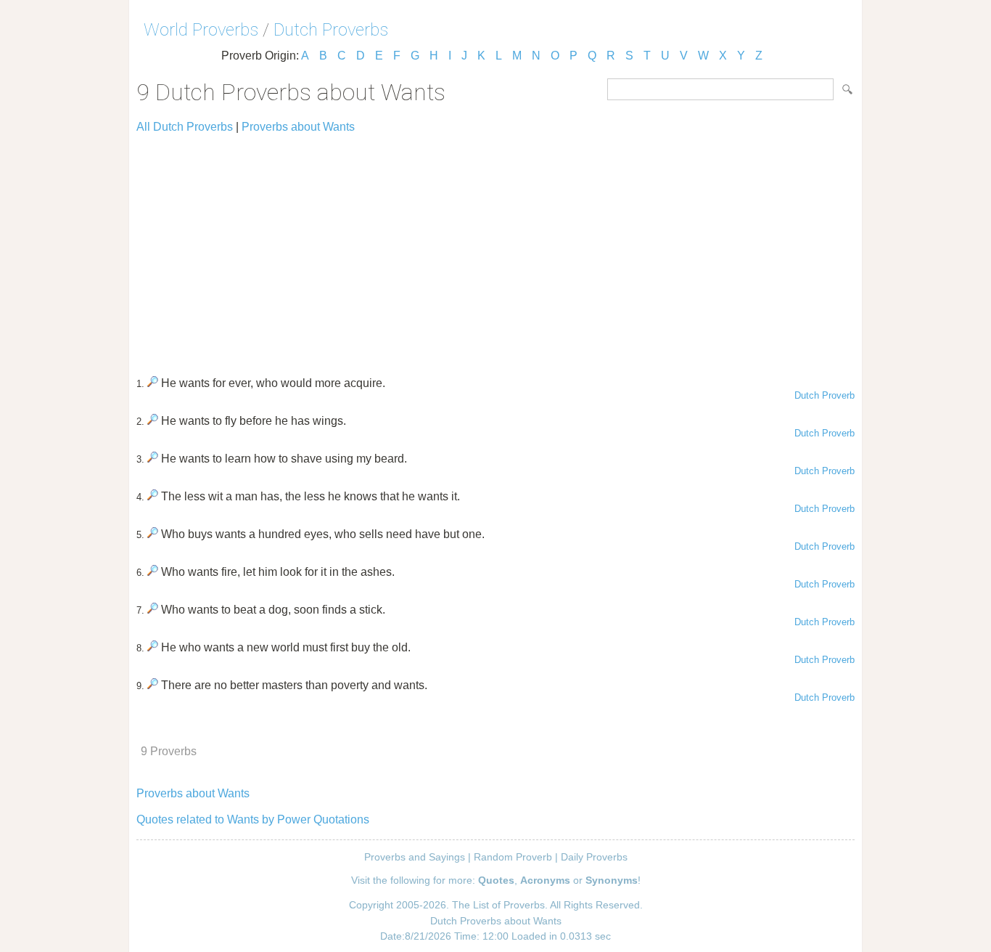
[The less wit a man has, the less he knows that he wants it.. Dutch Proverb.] (152, 496)
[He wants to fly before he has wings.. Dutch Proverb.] (152, 421)
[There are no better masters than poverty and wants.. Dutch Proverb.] (152, 685)
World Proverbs (201, 30)
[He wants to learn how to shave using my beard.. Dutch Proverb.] (152, 458)
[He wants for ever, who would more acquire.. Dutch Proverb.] (152, 383)
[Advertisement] (495, 248)
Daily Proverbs (594, 857)
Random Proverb (513, 857)
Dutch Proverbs (331, 30)
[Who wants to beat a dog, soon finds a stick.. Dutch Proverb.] (152, 609)
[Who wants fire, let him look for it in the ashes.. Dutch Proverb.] (152, 572)
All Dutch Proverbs (184, 127)
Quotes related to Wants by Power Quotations (252, 819)
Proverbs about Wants (298, 127)
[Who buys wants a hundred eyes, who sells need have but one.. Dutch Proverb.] (152, 534)
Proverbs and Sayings (414, 857)
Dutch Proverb (824, 395)
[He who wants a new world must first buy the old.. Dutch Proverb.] (152, 647)
